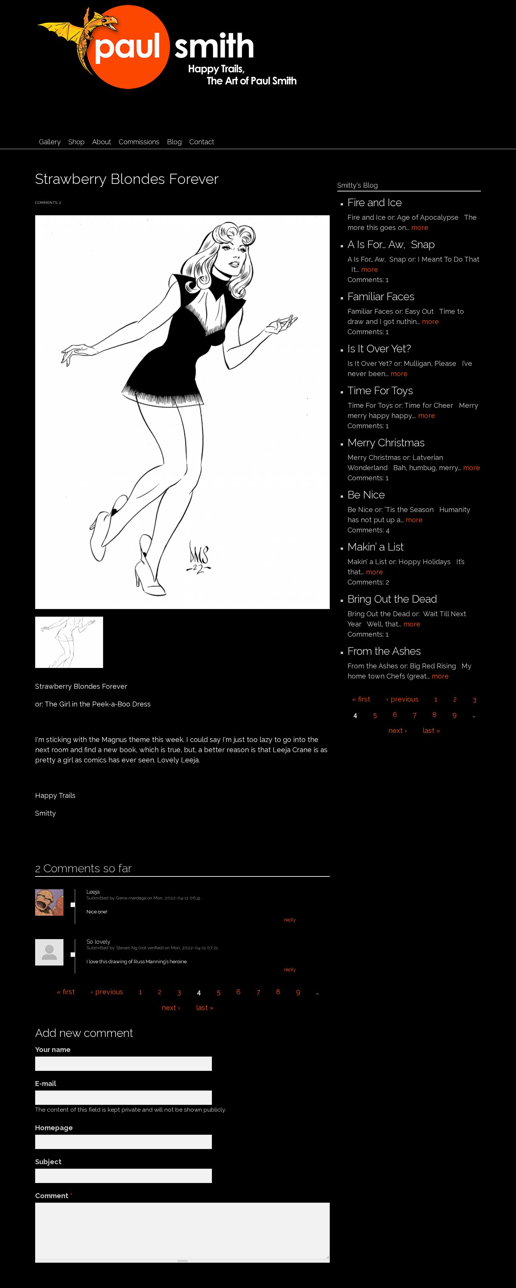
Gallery (50, 142)
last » (204, 1008)
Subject (48, 1162)
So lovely (98, 941)
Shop (76, 142)
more (419, 227)
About (101, 142)
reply (290, 919)
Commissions (139, 142)
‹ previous (107, 992)
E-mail (45, 1083)
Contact (201, 142)
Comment (54, 1196)
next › (171, 1008)
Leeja (93, 891)
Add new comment (57, 837)
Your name (53, 1050)
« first (66, 992)
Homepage (54, 1128)
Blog (174, 142)
